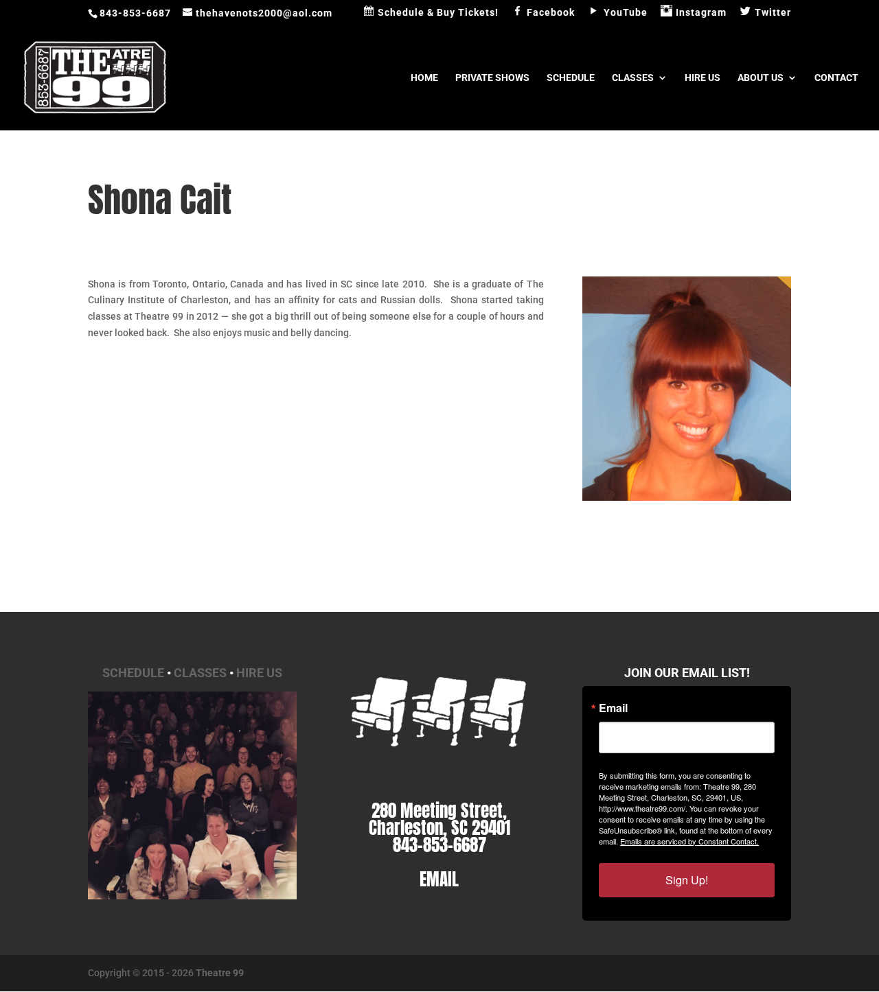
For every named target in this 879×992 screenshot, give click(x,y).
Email (613, 707)
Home (424, 78)
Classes (633, 78)
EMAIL (439, 879)
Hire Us (702, 78)
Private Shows (492, 78)
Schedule (571, 78)
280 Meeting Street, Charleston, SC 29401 (439, 819)
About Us (761, 78)
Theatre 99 (220, 972)
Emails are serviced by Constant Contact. (689, 841)
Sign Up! (686, 880)
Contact (836, 78)
